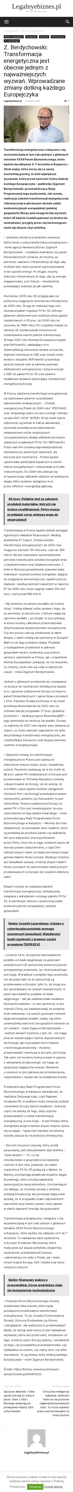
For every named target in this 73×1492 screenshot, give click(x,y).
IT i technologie (12, 40)
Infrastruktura (58, 36)
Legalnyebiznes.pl (13, 100)
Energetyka (31, 36)
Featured (44, 36)
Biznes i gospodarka (32, 30)
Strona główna (11, 30)
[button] (6, 22)
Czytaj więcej (53, 1486)
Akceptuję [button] (35, 1486)
